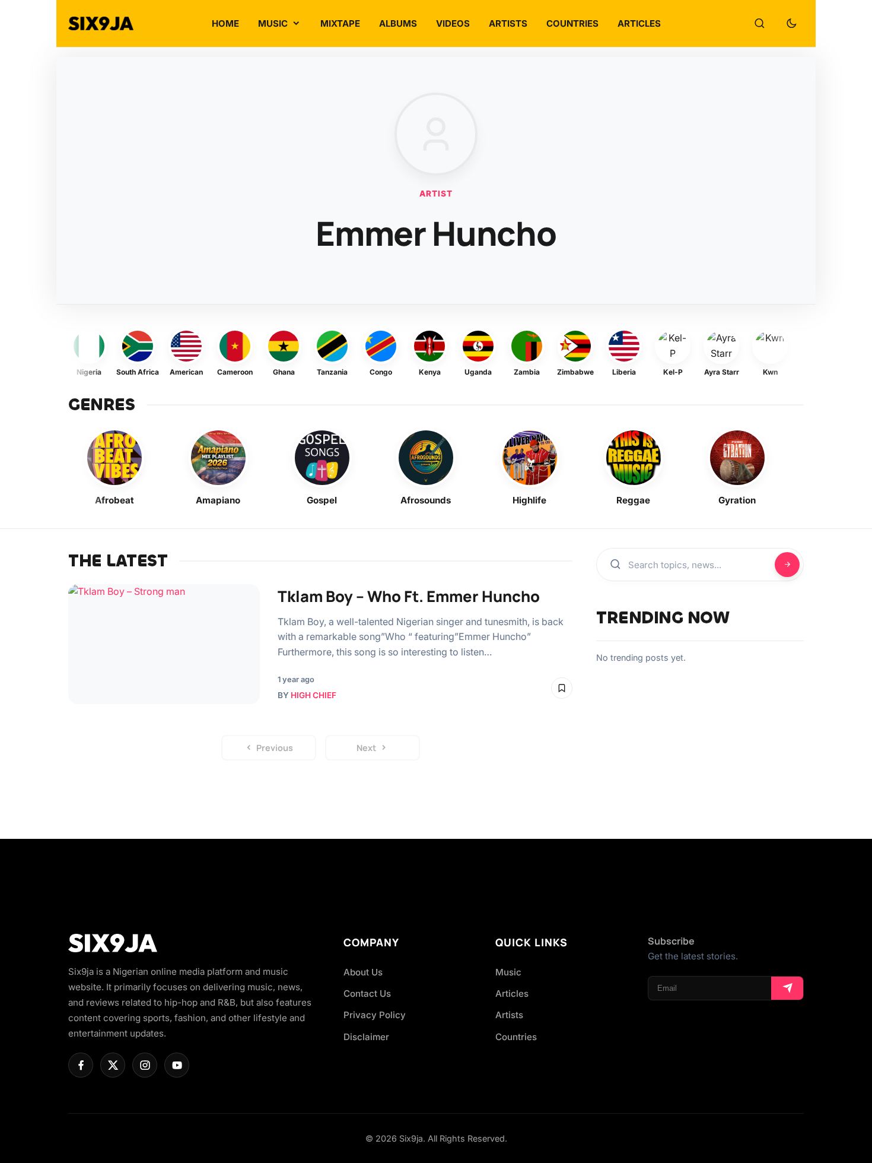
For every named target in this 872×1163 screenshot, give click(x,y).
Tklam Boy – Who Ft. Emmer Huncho (409, 596)
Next (366, 747)
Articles (512, 993)
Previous (274, 747)
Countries (516, 1036)
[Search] (759, 23)
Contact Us (367, 993)
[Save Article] (561, 688)
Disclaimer (366, 1036)
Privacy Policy (374, 1015)
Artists (509, 1015)
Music (508, 972)
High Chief (313, 695)
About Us (363, 972)
